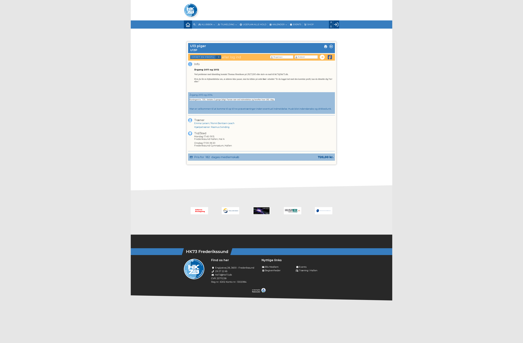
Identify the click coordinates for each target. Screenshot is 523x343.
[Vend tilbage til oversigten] (331, 46)
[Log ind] (336, 24)
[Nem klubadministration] (259, 292)
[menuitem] (188, 24)
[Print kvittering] (325, 46)
